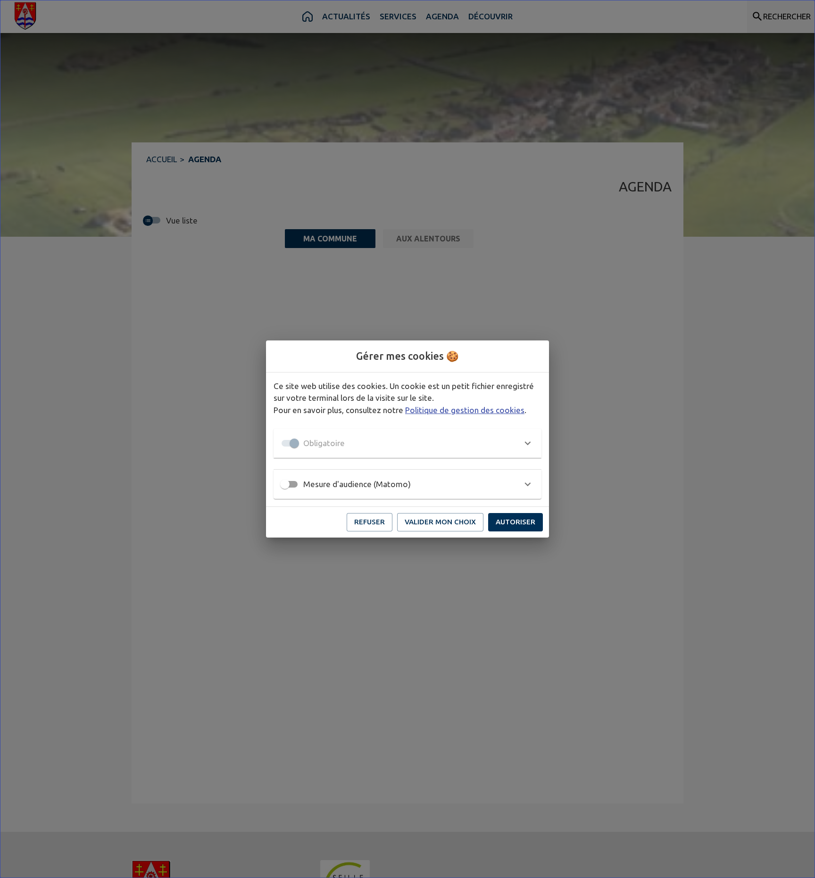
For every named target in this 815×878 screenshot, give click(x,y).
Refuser (369, 522)
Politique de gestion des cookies (464, 410)
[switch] (285, 484)
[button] (407, 443)
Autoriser (515, 522)
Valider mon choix (440, 522)
